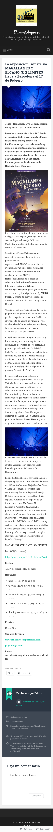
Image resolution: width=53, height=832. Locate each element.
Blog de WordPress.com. (27, 823)
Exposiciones (16, 721)
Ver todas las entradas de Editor (30, 704)
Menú (10, 50)
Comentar (36, 795)
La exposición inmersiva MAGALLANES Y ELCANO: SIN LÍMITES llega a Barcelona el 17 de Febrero (26, 72)
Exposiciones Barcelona (21, 726)
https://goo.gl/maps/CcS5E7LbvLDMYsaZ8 (26, 557)
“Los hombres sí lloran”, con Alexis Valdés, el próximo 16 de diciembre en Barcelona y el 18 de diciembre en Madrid (28, 747)
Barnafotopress (26, 31)
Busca (48, 50)
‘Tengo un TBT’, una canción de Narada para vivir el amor (28, 737)
